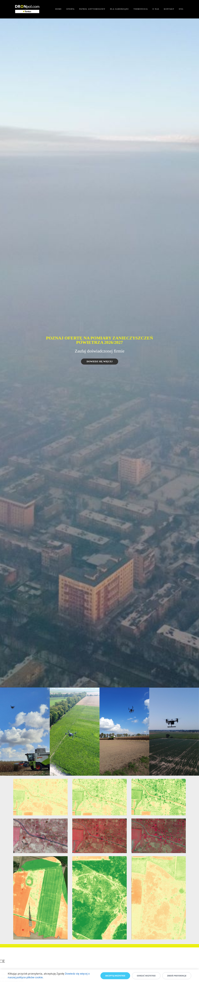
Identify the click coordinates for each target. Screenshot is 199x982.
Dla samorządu (119, 9)
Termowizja (141, 9)
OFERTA (70, 9)
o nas (156, 9)
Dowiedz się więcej (100, 361)
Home (58, 9)
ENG (181, 9)
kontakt (169, 9)
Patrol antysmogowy (92, 9)
